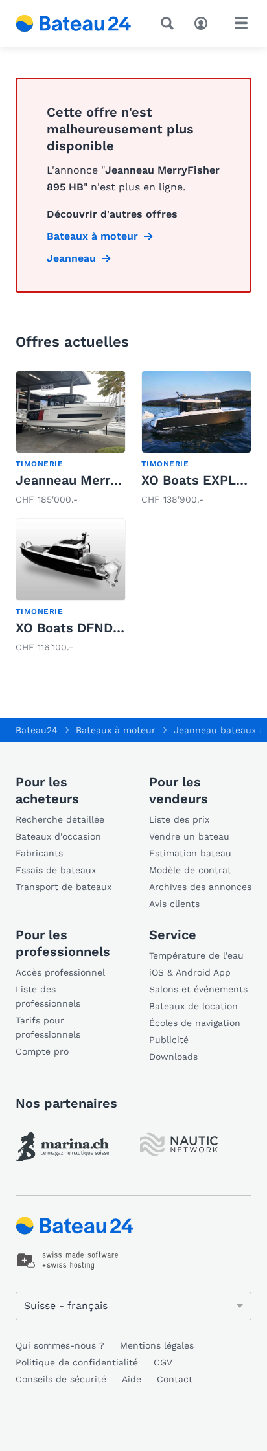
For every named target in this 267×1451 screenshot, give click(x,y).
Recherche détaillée (60, 819)
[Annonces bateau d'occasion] (74, 23)
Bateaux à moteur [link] (92, 236)
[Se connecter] (204, 22)
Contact (174, 1379)
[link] (71, 439)
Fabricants (39, 853)
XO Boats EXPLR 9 (199, 480)
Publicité (169, 1039)
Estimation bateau (190, 853)
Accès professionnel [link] (60, 972)
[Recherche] (170, 23)
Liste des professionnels (48, 996)
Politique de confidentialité (77, 1362)
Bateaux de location (193, 1006)
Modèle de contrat (190, 870)
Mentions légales (157, 1345)
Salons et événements (198, 989)
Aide (131, 1379)
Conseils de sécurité (61, 1379)
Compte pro (42, 1051)
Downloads (173, 1056)
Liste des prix (179, 819)
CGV (163, 1362)
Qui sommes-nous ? (60, 1345)
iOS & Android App (190, 972)
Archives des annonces (200, 887)
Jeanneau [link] (71, 258)
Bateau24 (37, 730)
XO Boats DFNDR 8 (75, 627)
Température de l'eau (196, 955)
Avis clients (174, 903)
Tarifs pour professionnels (48, 1027)
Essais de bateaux (56, 870)
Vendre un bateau (189, 836)
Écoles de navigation (194, 1023)
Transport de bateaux (63, 887)
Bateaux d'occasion (58, 836)
